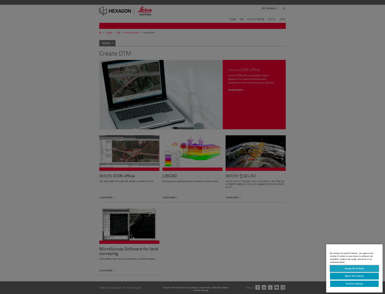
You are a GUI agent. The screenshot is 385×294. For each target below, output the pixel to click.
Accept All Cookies (354, 268)
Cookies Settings (354, 284)
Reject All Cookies (354, 276)
